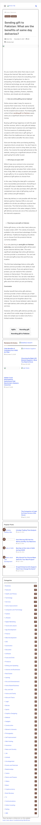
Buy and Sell (9, 689)
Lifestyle (7, 617)
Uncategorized (9, 761)
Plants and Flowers (11, 777)
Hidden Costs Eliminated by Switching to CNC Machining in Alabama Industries (11, 381)
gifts (14, 329)
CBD (6, 813)
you (6, 244)
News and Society (10, 749)
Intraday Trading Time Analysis (26, 530)
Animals (7, 757)
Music (7, 785)
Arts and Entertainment (12, 681)
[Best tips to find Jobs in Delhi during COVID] (9, 550)
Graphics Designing (11, 713)
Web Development (10, 637)
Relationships (9, 769)
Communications (10, 801)
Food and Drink (9, 657)
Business (13, 12)
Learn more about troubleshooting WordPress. (16, 820)
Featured (13, 16)
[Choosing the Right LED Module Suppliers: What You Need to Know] (29, 352)
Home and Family (10, 693)
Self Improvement (10, 737)
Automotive (8, 645)
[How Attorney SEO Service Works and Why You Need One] (9, 542)
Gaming (7, 677)
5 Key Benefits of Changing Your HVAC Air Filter (11, 350)
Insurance (8, 745)
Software (8, 653)
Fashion (7, 614)
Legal (7, 701)
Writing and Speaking (11, 665)
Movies (7, 705)
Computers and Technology (13, 610)
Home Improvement (11, 606)
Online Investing (10, 805)
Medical (7, 717)
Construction (9, 725)
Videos (7, 781)
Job (6, 753)
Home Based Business (12, 685)
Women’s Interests (10, 729)
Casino (7, 773)
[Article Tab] (11, 6)
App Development (10, 629)
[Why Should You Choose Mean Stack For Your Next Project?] (9, 560)
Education (8, 649)
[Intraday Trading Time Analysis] (9, 532)
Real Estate (8, 673)
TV (6, 797)
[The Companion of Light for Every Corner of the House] (29, 438)
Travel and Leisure (11, 625)
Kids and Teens (10, 697)
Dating (7, 809)
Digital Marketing (10, 621)
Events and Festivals (11, 765)
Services (8, 602)
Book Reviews (9, 793)
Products (8, 661)
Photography (9, 733)
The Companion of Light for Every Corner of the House (29, 513)
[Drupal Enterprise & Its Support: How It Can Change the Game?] (9, 569)
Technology (8, 598)
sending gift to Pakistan (20, 334)
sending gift (24, 329)
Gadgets (7, 721)
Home (8, 12)
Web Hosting (9, 741)
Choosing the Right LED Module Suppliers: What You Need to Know (29, 360)
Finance (7, 633)
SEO (6, 641)
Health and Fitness (11, 594)
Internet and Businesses (12, 669)
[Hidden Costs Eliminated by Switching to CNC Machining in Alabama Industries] (12, 371)
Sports (7, 709)
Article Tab (9, 39)
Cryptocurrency (10, 789)
